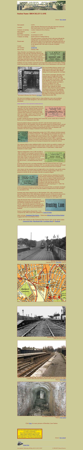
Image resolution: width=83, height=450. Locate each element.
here (30, 423)
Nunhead (57, 221)
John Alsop (58, 262)
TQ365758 (34, 47)
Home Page (26, 445)
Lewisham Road (48, 221)
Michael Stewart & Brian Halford (55, 215)
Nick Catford (63, 19)
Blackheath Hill (37, 221)
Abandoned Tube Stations (32, 215)
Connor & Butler (47, 212)
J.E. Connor (39, 95)
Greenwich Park (27, 221)
